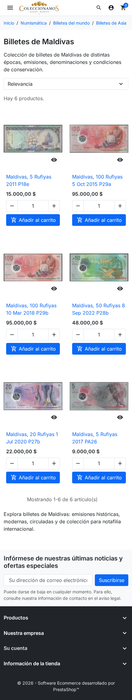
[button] (99, 8)
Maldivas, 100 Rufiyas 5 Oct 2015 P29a (97, 180)
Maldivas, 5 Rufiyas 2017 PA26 (94, 438)
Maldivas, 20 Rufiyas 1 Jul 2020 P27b (32, 438)
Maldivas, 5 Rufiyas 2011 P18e (28, 180)
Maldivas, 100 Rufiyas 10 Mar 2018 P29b (31, 309)
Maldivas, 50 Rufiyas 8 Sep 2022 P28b (98, 309)
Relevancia (20, 84)
